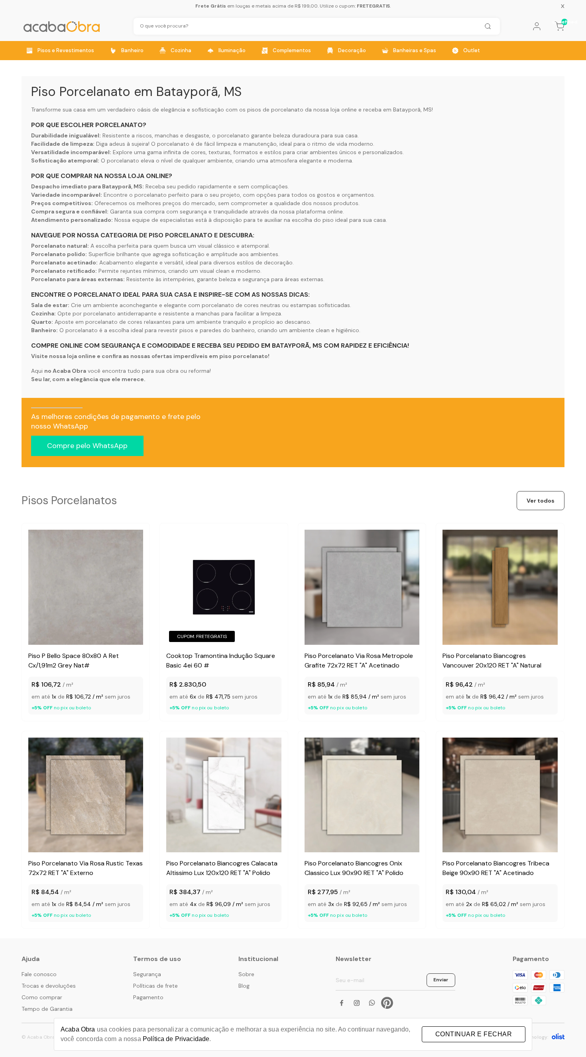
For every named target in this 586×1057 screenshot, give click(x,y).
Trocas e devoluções (49, 985)
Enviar (440, 980)
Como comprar (42, 997)
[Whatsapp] (372, 1003)
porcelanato (233, 135)
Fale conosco (39, 974)
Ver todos (541, 500)
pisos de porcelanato (275, 109)
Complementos (292, 50)
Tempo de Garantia (47, 1008)
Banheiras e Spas (414, 50)
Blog (244, 985)
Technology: (534, 1037)
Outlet (471, 50)
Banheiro (132, 50)
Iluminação (232, 50)
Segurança (147, 974)
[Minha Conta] (537, 26)
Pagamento (148, 997)
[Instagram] (357, 1003)
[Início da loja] (62, 26)
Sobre (246, 974)
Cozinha (181, 50)
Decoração (352, 50)
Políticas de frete (155, 985)
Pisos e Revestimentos (65, 50)
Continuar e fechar (473, 1034)
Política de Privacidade (176, 1038)
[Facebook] (342, 1003)
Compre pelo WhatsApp (87, 445)
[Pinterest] (387, 1003)
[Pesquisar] (488, 26)
